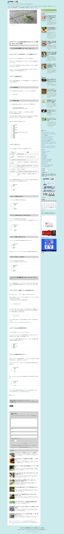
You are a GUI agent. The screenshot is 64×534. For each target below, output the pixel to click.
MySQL (32, 6)
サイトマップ (36, 7)
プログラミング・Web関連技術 (12, 7)
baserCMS (35, 6)
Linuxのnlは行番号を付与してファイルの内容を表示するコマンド (20, 391)
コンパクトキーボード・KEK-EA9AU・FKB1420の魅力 (51, 119)
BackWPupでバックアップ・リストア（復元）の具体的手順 (51, 111)
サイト (12, 435)
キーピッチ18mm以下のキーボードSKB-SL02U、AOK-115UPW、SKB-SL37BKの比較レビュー (49, 134)
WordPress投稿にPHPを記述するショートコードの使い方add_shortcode (51, 80)
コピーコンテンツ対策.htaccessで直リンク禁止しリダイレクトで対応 (51, 90)
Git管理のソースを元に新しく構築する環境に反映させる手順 (51, 42)
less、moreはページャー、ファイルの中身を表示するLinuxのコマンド (21, 322)
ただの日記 (31, 7)
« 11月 (43, 210)
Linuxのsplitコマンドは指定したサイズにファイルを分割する (26, 452)
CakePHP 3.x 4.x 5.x (18, 6)
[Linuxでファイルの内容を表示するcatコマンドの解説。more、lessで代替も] (24, 17)
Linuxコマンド (54, 6)
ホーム (9, 6)
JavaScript (39, 6)
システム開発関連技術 (21, 7)
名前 (12, 428)
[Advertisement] (24, 33)
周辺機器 (27, 7)
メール (12, 431)
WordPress (12, 6)
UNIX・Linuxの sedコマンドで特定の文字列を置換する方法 (26, 501)
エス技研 (49, 137)
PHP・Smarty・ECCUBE (26, 6)
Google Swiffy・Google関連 (46, 6)
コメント (13, 418)
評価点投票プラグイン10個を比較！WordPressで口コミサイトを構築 (51, 101)
